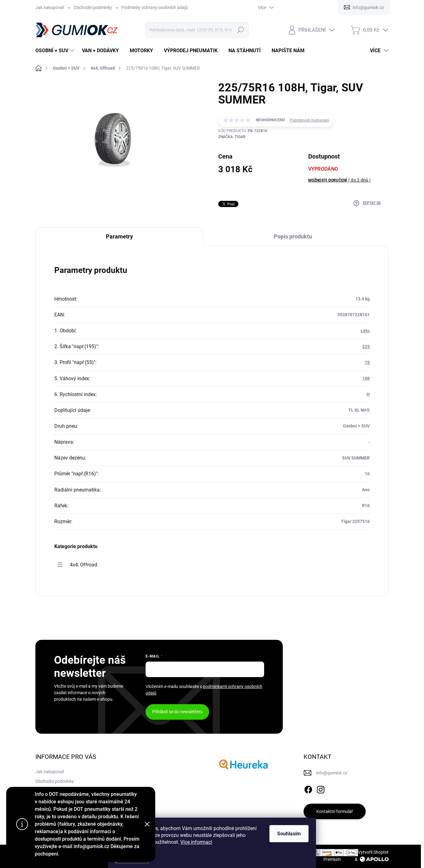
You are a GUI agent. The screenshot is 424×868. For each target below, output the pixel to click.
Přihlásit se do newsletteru (177, 711)
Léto (365, 330)
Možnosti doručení (339, 180)
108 (366, 378)
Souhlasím (289, 834)
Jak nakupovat (49, 7)
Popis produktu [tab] (293, 236)
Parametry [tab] (119, 236)
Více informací (196, 842)
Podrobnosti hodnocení (309, 120)
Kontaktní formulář (334, 811)
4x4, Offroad (83, 565)
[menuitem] (55, 50)
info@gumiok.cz (331, 772)
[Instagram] (320, 788)
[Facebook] (308, 788)
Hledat (240, 29)
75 (367, 362)
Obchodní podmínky (93, 7)
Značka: (232, 137)
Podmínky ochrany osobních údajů (154, 7)
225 (366, 346)
